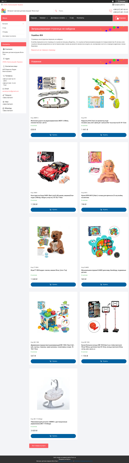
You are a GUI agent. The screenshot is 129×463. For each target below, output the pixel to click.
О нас (72, 18)
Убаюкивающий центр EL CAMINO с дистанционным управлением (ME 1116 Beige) (49, 423)
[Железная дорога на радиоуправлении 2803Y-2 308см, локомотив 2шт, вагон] (53, 92)
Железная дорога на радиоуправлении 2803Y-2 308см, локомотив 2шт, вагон (50, 122)
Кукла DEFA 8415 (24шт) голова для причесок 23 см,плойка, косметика (102, 196)
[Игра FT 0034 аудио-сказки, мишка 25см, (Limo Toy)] (53, 241)
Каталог (43, 18)
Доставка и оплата (58, 18)
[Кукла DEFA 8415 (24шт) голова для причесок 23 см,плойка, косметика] (103, 167)
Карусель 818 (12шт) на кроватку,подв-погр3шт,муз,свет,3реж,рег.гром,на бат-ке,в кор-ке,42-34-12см (103, 122)
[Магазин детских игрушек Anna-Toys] (3, 10)
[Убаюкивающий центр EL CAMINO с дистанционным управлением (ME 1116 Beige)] (53, 393)
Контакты (80, 18)
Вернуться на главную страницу (43, 50)
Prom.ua (73, 457)
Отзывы (5, 32)
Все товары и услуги (38, 445)
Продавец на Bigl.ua (64, 459)
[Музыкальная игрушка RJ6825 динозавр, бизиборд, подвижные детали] (103, 241)
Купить (55, 135)
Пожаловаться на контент (65, 461)
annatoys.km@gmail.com (11, 91)
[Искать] (56, 10)
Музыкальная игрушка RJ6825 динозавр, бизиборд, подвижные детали (103, 271)
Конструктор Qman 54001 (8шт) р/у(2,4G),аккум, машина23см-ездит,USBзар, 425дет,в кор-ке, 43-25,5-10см (52, 196)
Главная (34, 18)
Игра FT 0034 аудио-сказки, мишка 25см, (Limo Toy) (49, 270)
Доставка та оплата (9, 36)
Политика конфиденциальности (83, 461)
